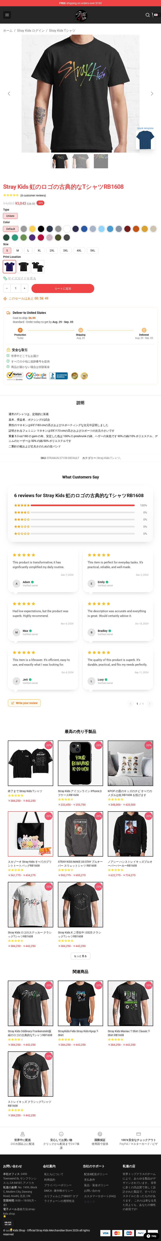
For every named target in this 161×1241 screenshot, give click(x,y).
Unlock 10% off (8, 1224)
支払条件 (89, 1179)
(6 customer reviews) (33, 195)
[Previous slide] (9, 93)
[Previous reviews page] (130, 703)
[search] (147, 15)
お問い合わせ (92, 1190)
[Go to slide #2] (80, 161)
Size (5, 244)
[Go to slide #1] (60, 161)
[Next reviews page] (149, 703)
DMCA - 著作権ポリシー (58, 1190)
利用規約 (49, 1179)
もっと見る (80, 956)
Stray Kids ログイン (31, 30)
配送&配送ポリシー (96, 1174)
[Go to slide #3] (100, 161)
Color (6, 222)
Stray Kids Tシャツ (62, 30)
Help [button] (154, 1236)
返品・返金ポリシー (96, 1185)
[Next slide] (152, 93)
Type (6, 209)
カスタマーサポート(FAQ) (100, 1196)
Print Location (12, 256)
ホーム (8, 30)
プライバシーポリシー (58, 1185)
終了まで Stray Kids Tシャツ (25, 791)
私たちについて (53, 1174)
